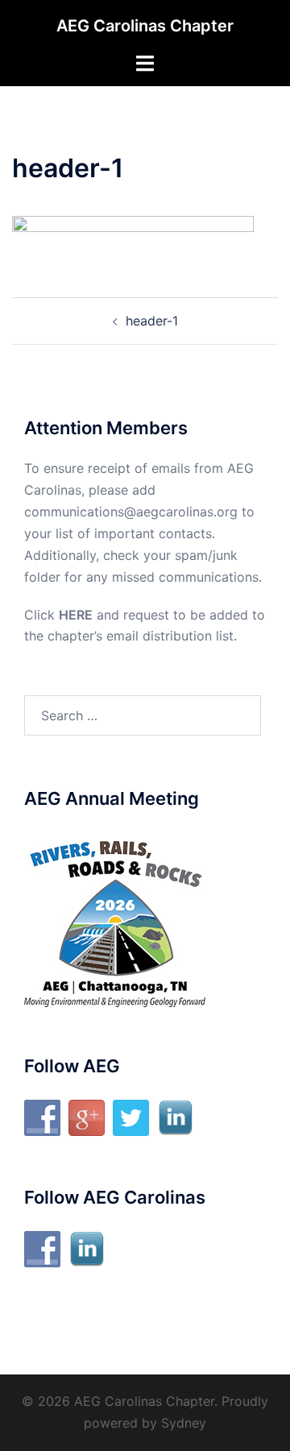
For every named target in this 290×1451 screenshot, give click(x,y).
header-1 (152, 321)
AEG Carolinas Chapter (145, 25)
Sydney (183, 1423)
